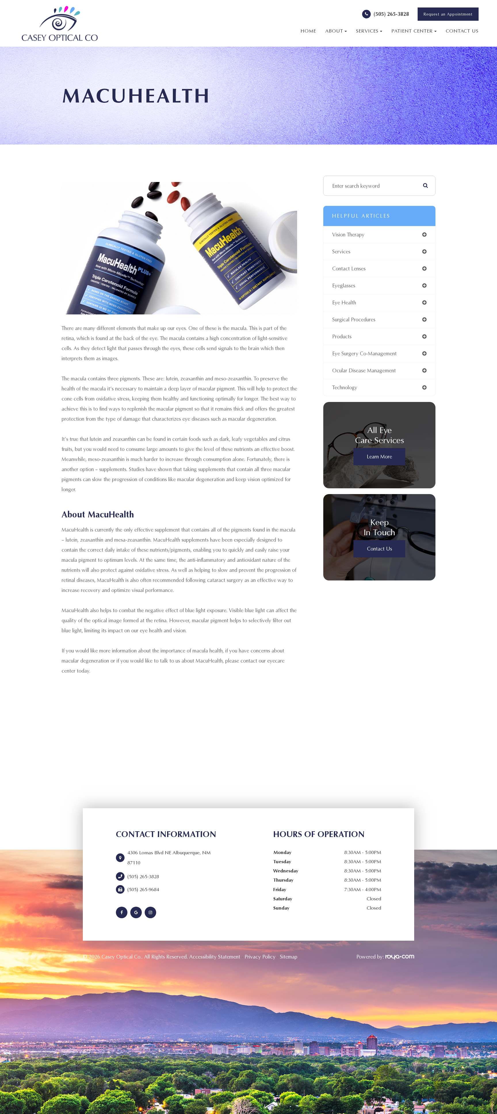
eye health (344, 302)
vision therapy (348, 234)
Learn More (379, 456)
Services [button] (367, 31)
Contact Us (462, 31)
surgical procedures (353, 319)
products (341, 336)
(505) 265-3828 (391, 14)
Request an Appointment (448, 14)
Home (308, 31)
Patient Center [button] (412, 31)
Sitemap (288, 957)
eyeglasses (343, 285)
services (341, 251)
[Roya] (399, 957)
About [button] (334, 31)
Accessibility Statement (214, 957)
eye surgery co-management (364, 353)
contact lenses (349, 268)
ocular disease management (364, 370)
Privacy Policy (260, 957)
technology (344, 387)
